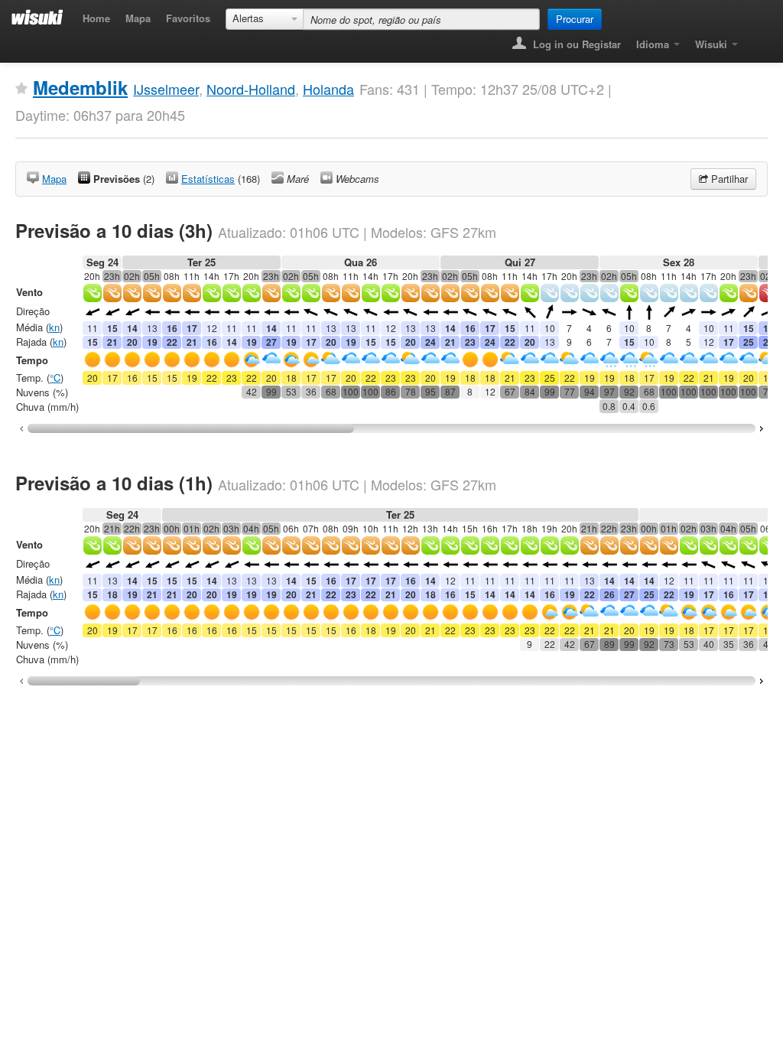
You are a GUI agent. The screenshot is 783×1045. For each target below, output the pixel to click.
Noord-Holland (250, 89)
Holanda (328, 89)
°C (55, 377)
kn (54, 327)
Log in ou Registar (575, 44)
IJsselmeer (166, 89)
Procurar (574, 18)
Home (96, 18)
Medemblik (80, 87)
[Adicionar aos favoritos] (21, 89)
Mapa (138, 18)
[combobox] (265, 19)
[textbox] (421, 19)
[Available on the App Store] (757, 39)
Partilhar (728, 178)
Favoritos (188, 18)
